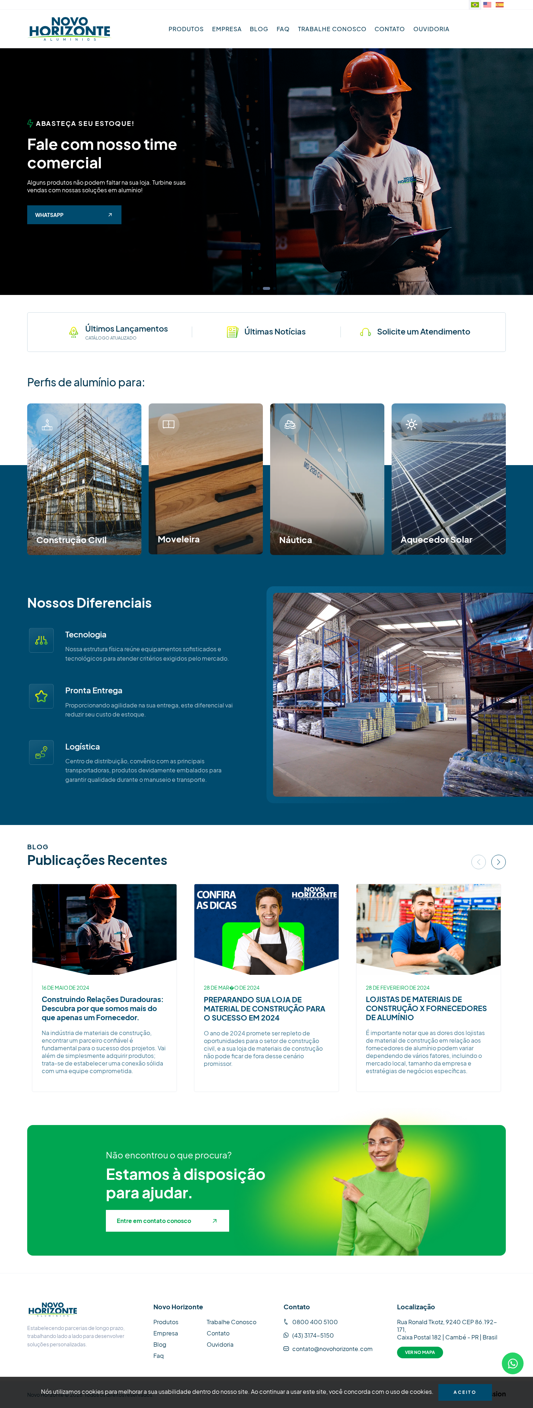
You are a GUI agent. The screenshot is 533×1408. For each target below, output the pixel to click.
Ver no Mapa (420, 1352)
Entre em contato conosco (154, 1220)
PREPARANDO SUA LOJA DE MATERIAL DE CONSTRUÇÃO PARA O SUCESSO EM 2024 (264, 1008)
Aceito (465, 1392)
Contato (390, 28)
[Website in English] (487, 5)
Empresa (227, 28)
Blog (259, 28)
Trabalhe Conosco (332, 28)
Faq (283, 28)
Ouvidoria (431, 28)
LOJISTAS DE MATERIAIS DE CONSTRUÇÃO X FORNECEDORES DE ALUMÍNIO (426, 1008)
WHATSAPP (49, 215)
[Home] (69, 29)
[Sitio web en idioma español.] (500, 5)
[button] (258, 288)
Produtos (186, 28)
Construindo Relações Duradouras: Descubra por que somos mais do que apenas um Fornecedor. (103, 1008)
